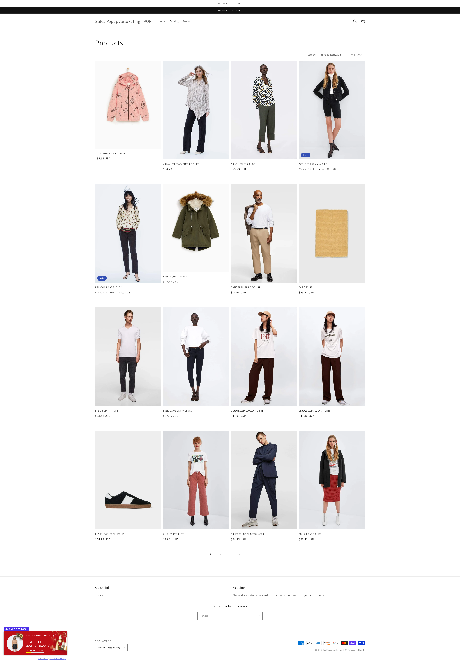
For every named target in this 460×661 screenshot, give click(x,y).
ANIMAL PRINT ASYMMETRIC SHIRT (181, 164)
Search (99, 595)
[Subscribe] (258, 616)
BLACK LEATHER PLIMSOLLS (110, 534)
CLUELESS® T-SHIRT (173, 534)
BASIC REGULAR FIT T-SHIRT (245, 287)
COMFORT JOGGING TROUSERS (247, 534)
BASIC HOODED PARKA (175, 276)
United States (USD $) (109, 647)
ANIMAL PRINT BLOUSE (243, 164)
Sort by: (311, 54)
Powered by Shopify (356, 650)
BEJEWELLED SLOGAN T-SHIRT (247, 410)
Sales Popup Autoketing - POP (334, 650)
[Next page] (249, 554)
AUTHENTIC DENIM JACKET (313, 164)
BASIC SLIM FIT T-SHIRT (107, 410)
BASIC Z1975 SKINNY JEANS (177, 410)
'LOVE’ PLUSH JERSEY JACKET (111, 153)
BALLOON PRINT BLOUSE (108, 287)
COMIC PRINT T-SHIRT (310, 534)
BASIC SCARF (305, 287)
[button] (355, 21)
